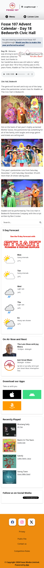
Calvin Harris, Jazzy (24, 458)
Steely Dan (21, 443)
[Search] (40, 222)
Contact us (22, 544)
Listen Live (33, 16)
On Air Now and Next (15, 339)
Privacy (22, 531)
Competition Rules (22, 551)
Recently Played (12, 419)
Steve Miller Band (23, 474)
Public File (22, 539)
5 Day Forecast (11, 230)
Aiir (27, 565)
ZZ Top (20, 427)
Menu (12, 16)
